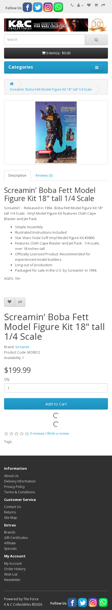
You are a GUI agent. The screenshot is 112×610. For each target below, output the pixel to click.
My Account (13, 563)
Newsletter (12, 579)
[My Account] (80, 5)
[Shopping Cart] (96, 5)
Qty (7, 379)
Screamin (22, 347)
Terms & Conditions (19, 492)
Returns (10, 512)
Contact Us (12, 506)
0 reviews (37, 433)
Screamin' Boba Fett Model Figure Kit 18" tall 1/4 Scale (51, 89)
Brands (9, 532)
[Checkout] (103, 5)
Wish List (10, 574)
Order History (15, 569)
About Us (11, 476)
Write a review (58, 433)
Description (17, 175)
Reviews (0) (44, 175)
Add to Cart (56, 403)
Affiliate (10, 543)
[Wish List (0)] (89, 5)
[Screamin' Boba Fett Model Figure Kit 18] (56, 132)
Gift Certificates (16, 537)
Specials (10, 548)
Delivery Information (20, 481)
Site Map (10, 517)
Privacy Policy (14, 486)
